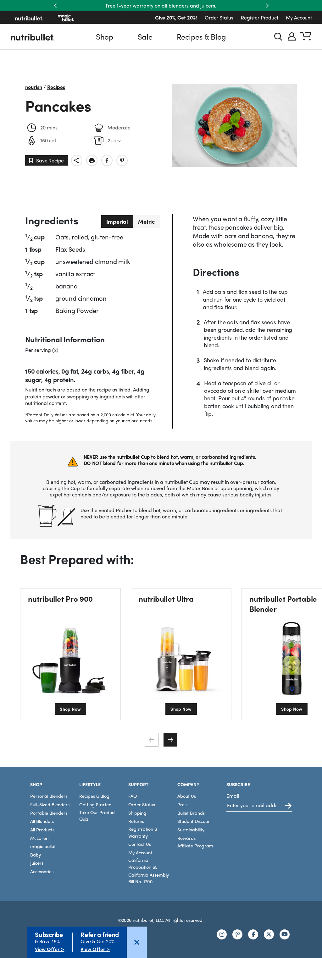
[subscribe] (288, 806)
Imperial (117, 221)
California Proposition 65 (143, 863)
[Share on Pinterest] (122, 160)
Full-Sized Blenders (49, 804)
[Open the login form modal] (292, 36)
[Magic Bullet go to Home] (66, 18)
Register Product (259, 17)
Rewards (186, 838)
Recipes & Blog (201, 36)
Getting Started (95, 804)
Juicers (36, 863)
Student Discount (194, 821)
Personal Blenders (48, 796)
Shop (105, 36)
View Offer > (49, 949)
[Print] (92, 160)
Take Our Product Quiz (97, 815)
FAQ (132, 796)
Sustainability (190, 829)
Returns (136, 821)
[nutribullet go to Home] (29, 17)
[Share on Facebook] (107, 160)
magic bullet (43, 846)
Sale (145, 36)
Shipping (137, 813)
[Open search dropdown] (278, 36)
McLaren (39, 838)
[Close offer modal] (137, 942)
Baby (35, 854)
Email (232, 795)
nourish (33, 86)
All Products (42, 829)
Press (182, 804)
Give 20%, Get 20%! (176, 17)
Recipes (56, 86)
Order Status (219, 17)
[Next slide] (170, 740)
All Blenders (42, 821)
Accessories (41, 871)
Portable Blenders (48, 813)
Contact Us (139, 844)
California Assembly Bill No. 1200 (148, 878)
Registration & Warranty (142, 832)
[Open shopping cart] (305, 36)
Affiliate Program (195, 845)
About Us (186, 796)
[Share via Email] (77, 160)
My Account (299, 17)
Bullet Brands (191, 813)
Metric (146, 221)
